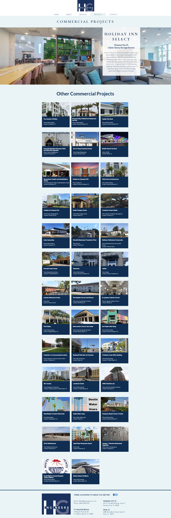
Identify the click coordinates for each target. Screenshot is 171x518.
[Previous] (10, 56)
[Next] (161, 56)
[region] (56, 145)
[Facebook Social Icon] (114, 495)
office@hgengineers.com (87, 501)
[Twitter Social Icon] (117, 495)
